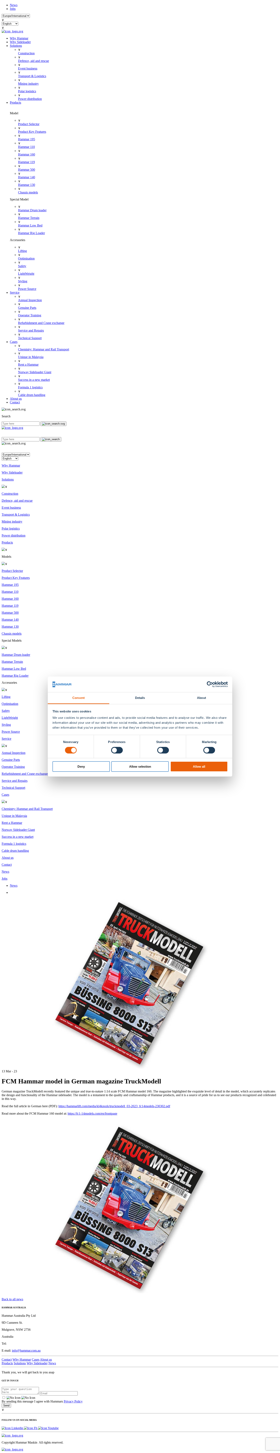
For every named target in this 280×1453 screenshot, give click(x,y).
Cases (13, 341)
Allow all (199, 766)
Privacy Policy (73, 1401)
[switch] (117, 750)
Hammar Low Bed (30, 225)
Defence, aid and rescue (33, 61)
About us (16, 398)
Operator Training (29, 315)
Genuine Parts (27, 307)
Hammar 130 (26, 185)
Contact (15, 402)
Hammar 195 (26, 139)
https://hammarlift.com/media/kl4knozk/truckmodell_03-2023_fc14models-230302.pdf (114, 1106)
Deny (81, 766)
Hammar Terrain (28, 218)
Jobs (13, 8)
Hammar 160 (26, 154)
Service (14, 292)
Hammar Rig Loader (31, 233)
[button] (140, 449)
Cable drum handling (31, 395)
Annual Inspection (30, 300)
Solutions (16, 45)
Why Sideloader (20, 42)
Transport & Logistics (32, 76)
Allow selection (140, 766)
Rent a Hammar (28, 364)
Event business (27, 68)
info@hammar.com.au (26, 1350)
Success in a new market (34, 379)
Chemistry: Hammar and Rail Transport (43, 349)
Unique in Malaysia (30, 357)
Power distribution (30, 99)
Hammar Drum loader (32, 210)
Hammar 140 (26, 177)
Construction (26, 53)
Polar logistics (27, 91)
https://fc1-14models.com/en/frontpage (92, 1113)
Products (15, 102)
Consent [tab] (78, 698)
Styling (22, 281)
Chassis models (28, 192)
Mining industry (28, 83)
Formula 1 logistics (30, 387)
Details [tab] (140, 698)
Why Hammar (19, 38)
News (13, 5)
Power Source (27, 289)
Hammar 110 (26, 147)
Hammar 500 (26, 169)
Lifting (22, 251)
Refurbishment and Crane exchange (41, 323)
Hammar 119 (26, 162)
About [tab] (201, 698)
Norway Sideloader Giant (34, 372)
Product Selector (28, 124)
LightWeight (26, 273)
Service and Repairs (31, 330)
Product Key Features (32, 131)
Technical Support (30, 338)
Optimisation (26, 258)
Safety (22, 266)
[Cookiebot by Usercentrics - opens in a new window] (210, 684)
